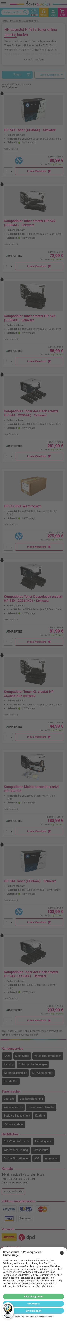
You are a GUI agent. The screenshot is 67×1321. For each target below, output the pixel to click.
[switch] (7, 1315)
